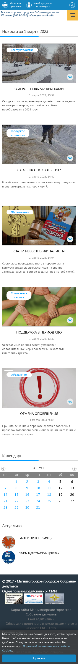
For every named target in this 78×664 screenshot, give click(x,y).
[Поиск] (72, 5)
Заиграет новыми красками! (39, 89)
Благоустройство (22, 50)
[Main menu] (72, 15)
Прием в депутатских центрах (38, 553)
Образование (20, 212)
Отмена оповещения (39, 413)
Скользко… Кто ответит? (39, 170)
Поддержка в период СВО (39, 332)
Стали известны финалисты (39, 251)
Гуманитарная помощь (35, 538)
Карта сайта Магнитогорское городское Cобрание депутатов (41, 611)
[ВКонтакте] (70, 77)
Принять (39, 658)
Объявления (19, 374)
